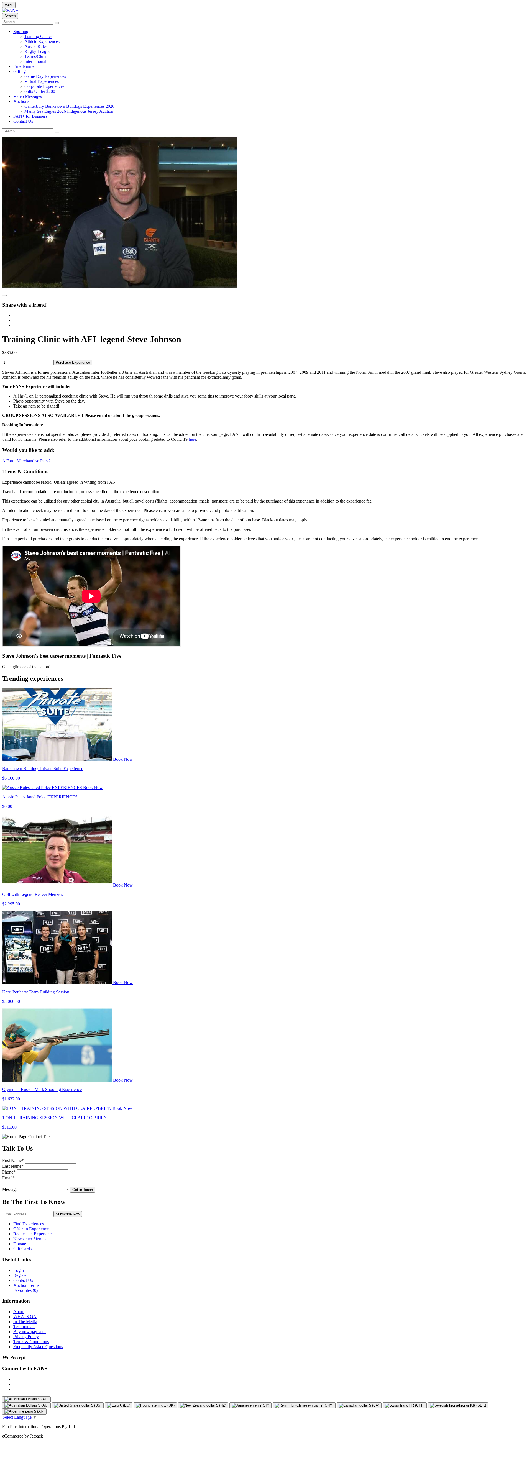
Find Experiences (28, 1223)
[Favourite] (4, 295)
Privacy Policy (26, 1336)
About (18, 1311)
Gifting (19, 71)
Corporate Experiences (44, 86)
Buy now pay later (29, 1331)
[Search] (57, 23)
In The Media (25, 1321)
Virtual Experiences (41, 81)
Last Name (13, 1166)
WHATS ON (25, 1316)
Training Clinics (38, 36)
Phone (9, 1172)
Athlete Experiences (42, 41)
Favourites (25, 1290)
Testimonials (24, 1326)
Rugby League (37, 51)
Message (9, 1189)
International (35, 61)
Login (18, 1270)
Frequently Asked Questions (38, 1346)
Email (8, 1177)
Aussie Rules (35, 46)
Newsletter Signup (29, 1238)
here (192, 439)
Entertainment (25, 66)
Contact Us (23, 121)
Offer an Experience (31, 1228)
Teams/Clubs (35, 56)
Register (20, 1275)
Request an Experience (33, 1233)
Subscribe (68, 1214)
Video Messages (27, 96)
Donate (19, 1243)
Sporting (20, 31)
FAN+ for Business (30, 116)
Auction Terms (26, 1285)
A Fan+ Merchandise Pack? (26, 460)
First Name (13, 1160)
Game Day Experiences (45, 76)
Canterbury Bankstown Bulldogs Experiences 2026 (69, 106)
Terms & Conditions (31, 1341)
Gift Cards (22, 1248)
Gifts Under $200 (39, 91)
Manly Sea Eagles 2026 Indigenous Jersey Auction (68, 111)
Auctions (21, 101)
